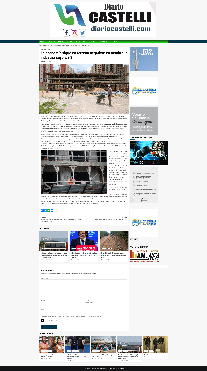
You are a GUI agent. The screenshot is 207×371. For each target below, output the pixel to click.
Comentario (45, 278)
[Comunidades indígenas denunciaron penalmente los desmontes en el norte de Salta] (114, 241)
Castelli (60, 41)
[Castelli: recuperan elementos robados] (155, 344)
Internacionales (104, 41)
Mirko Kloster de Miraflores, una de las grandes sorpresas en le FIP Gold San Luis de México (77, 356)
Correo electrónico (89, 301)
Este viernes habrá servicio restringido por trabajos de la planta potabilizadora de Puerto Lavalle (54, 255)
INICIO (42, 41)
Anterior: (61, 220)
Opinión (114, 41)
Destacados (43, 49)
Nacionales (93, 41)
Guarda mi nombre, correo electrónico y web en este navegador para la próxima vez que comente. (71, 316)
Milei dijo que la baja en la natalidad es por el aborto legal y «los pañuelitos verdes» (84, 255)
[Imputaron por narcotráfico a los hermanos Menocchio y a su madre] (51, 344)
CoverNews (112, 368)
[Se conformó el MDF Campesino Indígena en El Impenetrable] (103, 344)
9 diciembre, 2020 (46, 61)
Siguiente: (111, 219)
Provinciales (70, 41)
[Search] (167, 44)
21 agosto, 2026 (45, 259)
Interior (78, 41)
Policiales (85, 41)
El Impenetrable (52, 41)
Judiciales (43, 351)
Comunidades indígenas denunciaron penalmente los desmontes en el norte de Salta (114, 255)
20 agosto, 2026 (105, 259)
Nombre (43, 300)
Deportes (69, 351)
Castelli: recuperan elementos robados (154, 355)
